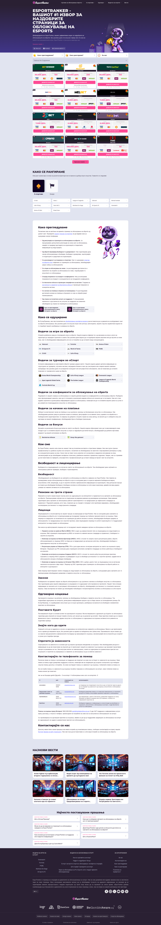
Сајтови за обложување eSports (71, 2)
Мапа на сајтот (114, 922)
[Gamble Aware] (101, 907)
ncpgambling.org (69, 691)
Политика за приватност (117, 871)
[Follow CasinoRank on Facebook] (106, 891)
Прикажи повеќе (79, 162)
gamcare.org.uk (69, 703)
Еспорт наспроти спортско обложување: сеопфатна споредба (81, 864)
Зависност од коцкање (93, 922)
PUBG (42, 866)
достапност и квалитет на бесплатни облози (57, 285)
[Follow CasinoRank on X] (114, 891)
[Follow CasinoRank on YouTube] (118, 891)
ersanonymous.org (70, 685)
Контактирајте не (120, 861)
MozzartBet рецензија (80, 85)
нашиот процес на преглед (63, 234)
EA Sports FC (42, 872)
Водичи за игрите (114, 2)
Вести (126, 2)
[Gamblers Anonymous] (51, 907)
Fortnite (41, 863)
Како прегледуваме (120, 864)
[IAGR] (42, 907)
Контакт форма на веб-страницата (49, 732)
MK (35, 891)
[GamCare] (63, 907)
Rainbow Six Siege (41, 869)
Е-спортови (90, 2)
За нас (121, 858)
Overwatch (41, 860)
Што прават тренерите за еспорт (82, 867)
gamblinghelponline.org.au (80, 711)
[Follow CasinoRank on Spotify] (122, 891)
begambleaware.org (70, 696)
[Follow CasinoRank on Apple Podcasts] (126, 891)
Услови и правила (47, 922)
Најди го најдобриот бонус (82, 861)
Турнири (101, 2)
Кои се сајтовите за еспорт (82, 858)
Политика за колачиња (69, 922)
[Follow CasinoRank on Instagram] (110, 891)
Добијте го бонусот (48, 82)
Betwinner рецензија (48, 85)
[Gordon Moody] (78, 907)
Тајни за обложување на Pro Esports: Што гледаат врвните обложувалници (78, 871)
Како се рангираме (121, 867)
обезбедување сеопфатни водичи (76, 321)
